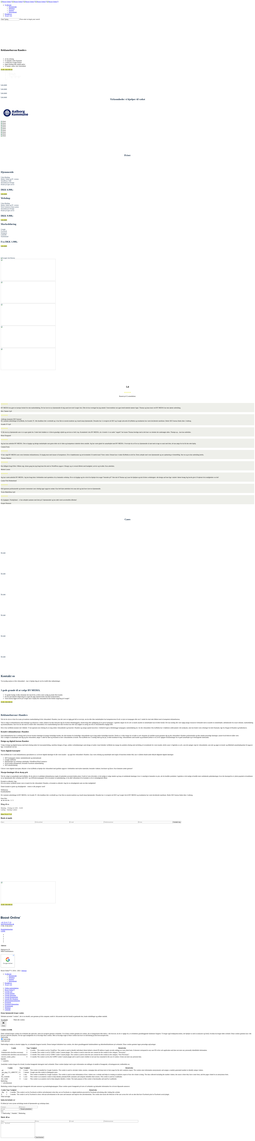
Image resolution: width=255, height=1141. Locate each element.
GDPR (3, 931)
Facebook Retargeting (12, 1004)
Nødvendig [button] (4, 1037)
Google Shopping (10, 995)
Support (11, 10)
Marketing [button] (4, 1081)
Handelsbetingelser (7, 929)
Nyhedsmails (9, 1006)
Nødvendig (6, 1039)
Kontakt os (8, 14)
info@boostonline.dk (7, 924)
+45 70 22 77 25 (6, 922)
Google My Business (11, 999)
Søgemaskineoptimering (12, 1001)
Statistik (14, 1113)
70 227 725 (8, 16)
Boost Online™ (10, 990)
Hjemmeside (13, 7)
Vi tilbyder (8, 5)
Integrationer (13, 12)
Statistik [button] (3, 1059)
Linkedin (7, 1009)
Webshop (12, 8)
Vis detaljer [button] (4, 1020)
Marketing (22, 1113)
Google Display (10, 993)
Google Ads (8, 992)
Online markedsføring (12, 988)
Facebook (8, 1002)
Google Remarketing (11, 997)
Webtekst (8, 1008)
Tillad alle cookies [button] (19, 1020)
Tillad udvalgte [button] (5, 1096)
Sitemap (24, 970)
